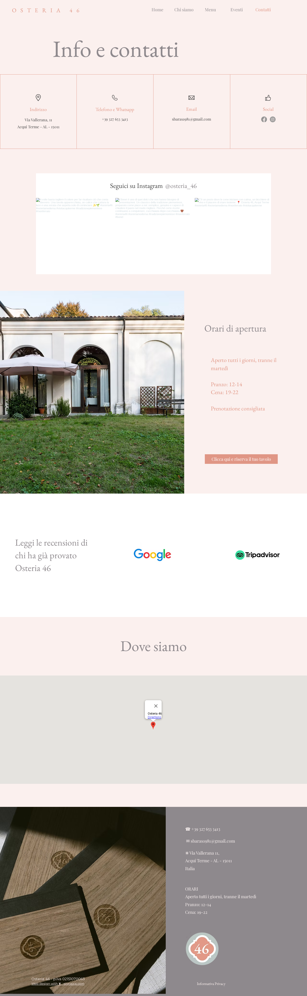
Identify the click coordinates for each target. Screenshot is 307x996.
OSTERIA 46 (47, 10)
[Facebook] (264, 119)
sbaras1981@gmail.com (191, 119)
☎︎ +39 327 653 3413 (202, 829)
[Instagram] (273, 119)
